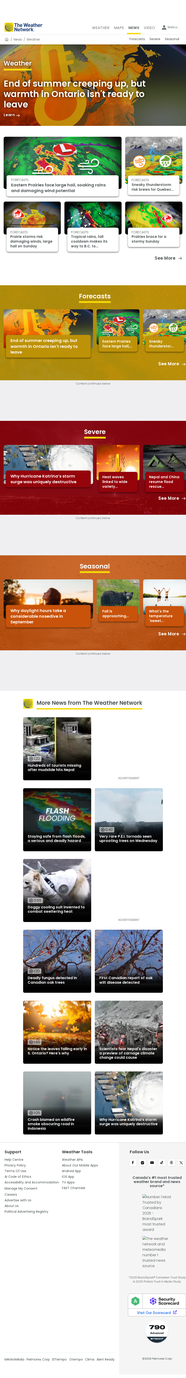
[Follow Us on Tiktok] (162, 1163)
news (18, 39)
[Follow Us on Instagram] (142, 1163)
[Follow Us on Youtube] (152, 1163)
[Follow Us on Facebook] (133, 1163)
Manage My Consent (21, 1188)
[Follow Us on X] (181, 1163)
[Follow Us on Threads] (171, 1163)
